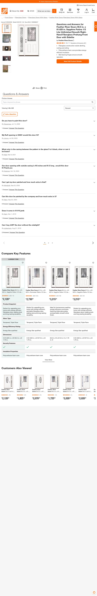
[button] (48, 125)
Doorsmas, (7, 124)
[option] (93, 243)
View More (48, 360)
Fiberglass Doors (20, 17)
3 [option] (52, 243)
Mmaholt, (7, 185)
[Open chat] (95, 26)
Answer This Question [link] (16, 128)
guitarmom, (8, 228)
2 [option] (48, 243)
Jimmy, (6, 138)
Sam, (6, 214)
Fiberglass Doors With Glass (37, 17)
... (2, 17)
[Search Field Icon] (54, 11)
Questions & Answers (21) (78, 43)
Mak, (5, 155)
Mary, (6, 200)
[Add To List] (22, 262)
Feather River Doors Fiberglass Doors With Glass (65, 17)
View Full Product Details (73, 61)
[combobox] (44, 11)
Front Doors (9, 17)
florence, (7, 171)
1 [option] (44, 243)
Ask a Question (10, 114)
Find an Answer (7, 98)
